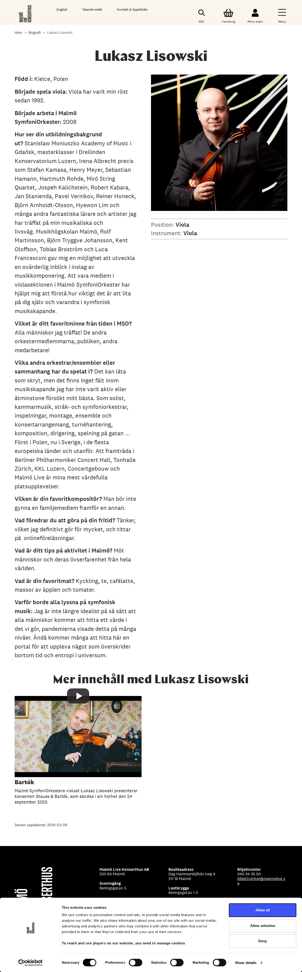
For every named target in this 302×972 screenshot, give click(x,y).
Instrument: (167, 233)
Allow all (263, 910)
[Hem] (25, 13)
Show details (245, 963)
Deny (262, 941)
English (62, 9)
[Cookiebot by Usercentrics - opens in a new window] (30, 962)
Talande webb (92, 9)
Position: (163, 224)
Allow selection (262, 926)
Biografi (35, 32)
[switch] (135, 962)
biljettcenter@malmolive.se (261, 881)
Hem (18, 32)
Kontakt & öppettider (132, 9)
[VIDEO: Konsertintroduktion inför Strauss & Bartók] (78, 752)
